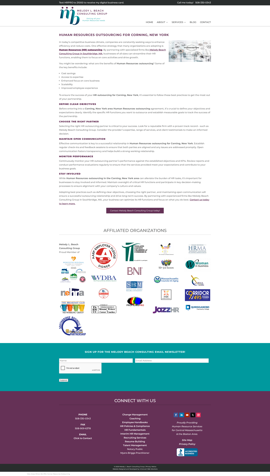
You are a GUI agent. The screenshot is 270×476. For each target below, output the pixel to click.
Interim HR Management (134, 433)
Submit (63, 380)
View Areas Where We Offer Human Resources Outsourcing (48, 474)
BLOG (193, 22)
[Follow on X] (193, 415)
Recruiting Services (135, 437)
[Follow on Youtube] (187, 415)
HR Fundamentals (135, 430)
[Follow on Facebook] (176, 415)
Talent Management (135, 445)
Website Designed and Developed (125, 469)
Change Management (135, 414)
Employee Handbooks (135, 422)
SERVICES (177, 22)
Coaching (135, 418)
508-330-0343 (203, 2)
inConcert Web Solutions (149, 469)
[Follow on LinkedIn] (181, 415)
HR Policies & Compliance (135, 426)
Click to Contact (83, 438)
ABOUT (161, 22)
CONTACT (205, 22)
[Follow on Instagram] (198, 415)
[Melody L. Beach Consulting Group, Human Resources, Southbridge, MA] (187, 452)
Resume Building (135, 441)
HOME (149, 22)
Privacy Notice (151, 467)
